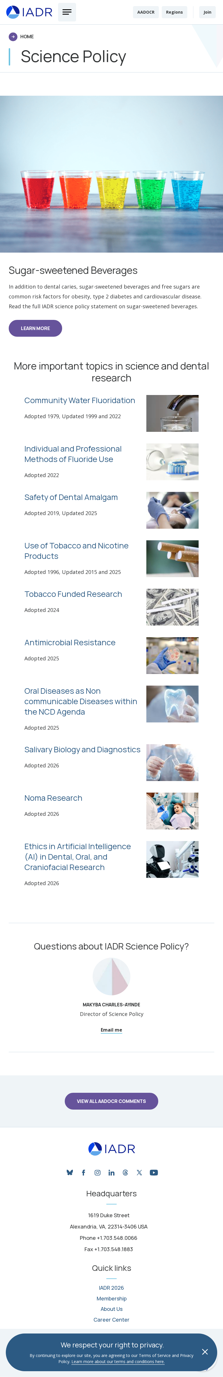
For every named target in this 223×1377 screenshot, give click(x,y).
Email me (111, 1030)
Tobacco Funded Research (73, 594)
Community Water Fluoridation (79, 400)
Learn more (35, 328)
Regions (174, 12)
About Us (112, 1309)
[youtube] (153, 1171)
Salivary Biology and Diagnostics (82, 749)
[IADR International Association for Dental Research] (29, 12)
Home (26, 36)
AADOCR (145, 12)
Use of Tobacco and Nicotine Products (76, 550)
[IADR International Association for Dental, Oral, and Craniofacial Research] (111, 1149)
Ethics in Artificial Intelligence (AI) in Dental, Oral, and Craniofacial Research (77, 856)
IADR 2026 (111, 1288)
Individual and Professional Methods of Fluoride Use (73, 453)
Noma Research (53, 798)
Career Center (111, 1320)
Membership (112, 1299)
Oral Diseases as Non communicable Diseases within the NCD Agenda (80, 701)
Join (207, 12)
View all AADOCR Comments (111, 1101)
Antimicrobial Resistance (70, 642)
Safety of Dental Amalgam (71, 497)
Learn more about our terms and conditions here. (118, 1361)
